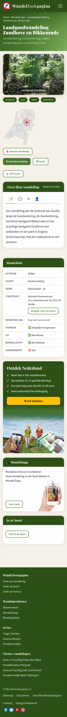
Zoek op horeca (12, 591)
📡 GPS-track (13, 173)
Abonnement (10, 607)
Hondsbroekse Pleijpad (16, 665)
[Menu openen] (60, 6)
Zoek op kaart (11, 586)
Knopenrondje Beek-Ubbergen (21, 675)
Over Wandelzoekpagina (47, 695)
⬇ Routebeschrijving (16, 161)
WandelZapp (10, 613)
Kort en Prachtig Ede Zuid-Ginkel (22, 670)
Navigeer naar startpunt (43, 311)
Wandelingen (18, 17)
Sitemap (8, 695)
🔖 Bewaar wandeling (17, 151)
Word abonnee (33, 401)
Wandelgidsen (11, 618)
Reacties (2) (20, 199)
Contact (7, 703)
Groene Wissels (12, 639)
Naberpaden (35, 289)
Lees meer (14, 504)
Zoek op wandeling (14, 581)
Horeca (28, 199)
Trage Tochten (11, 634)
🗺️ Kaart (40, 161)
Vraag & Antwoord (26, 703)
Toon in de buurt (17, 534)
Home (6, 17)
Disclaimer (23, 695)
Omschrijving (10, 199)
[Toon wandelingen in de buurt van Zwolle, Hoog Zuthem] (27, 122)
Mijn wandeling (37, 199)
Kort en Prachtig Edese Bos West (22, 660)
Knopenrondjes (12, 644)
